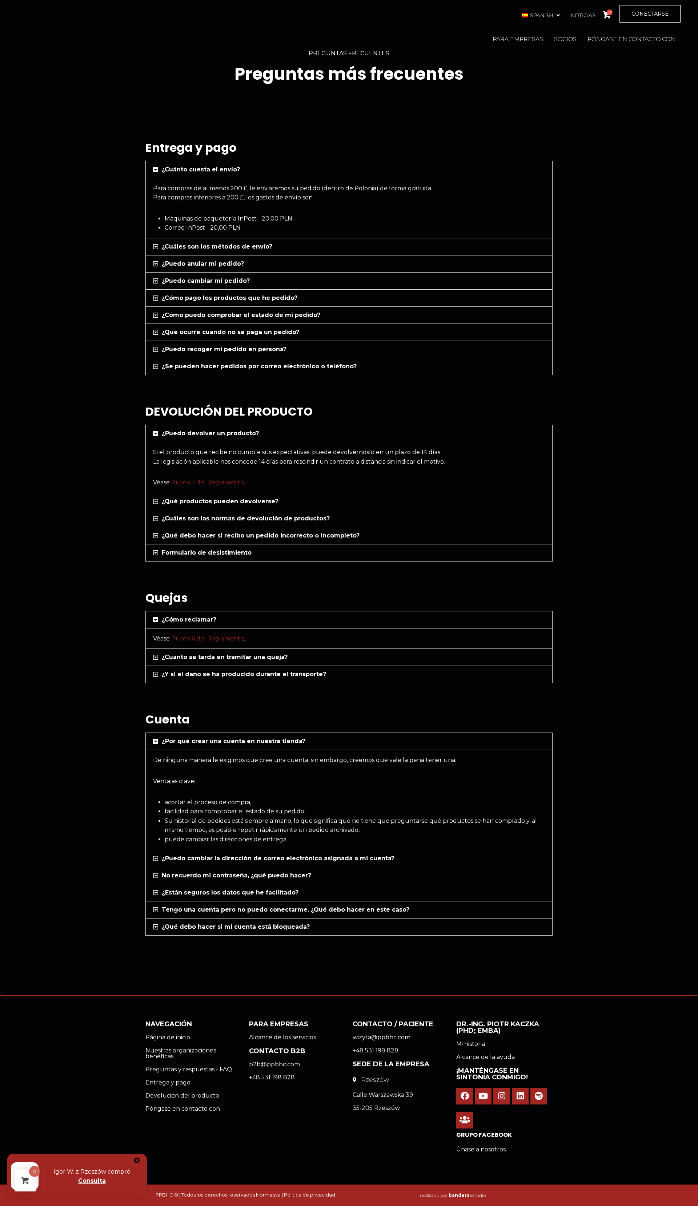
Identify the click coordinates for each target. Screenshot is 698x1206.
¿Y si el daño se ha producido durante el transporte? (244, 674)
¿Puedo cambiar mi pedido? (206, 280)
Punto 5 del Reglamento (207, 482)
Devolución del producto (182, 1095)
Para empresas (518, 39)
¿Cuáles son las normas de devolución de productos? (246, 518)
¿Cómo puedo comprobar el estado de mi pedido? (241, 315)
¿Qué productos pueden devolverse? (220, 501)
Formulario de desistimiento (207, 552)
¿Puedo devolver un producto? (210, 433)
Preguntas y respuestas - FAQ (188, 1069)
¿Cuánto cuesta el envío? (201, 169)
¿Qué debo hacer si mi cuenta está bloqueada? (236, 926)
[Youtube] (483, 1096)
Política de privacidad (309, 1195)
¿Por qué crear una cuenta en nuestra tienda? (233, 741)
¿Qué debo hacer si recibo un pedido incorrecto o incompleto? (261, 535)
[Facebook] (464, 1096)
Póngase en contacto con (631, 39)
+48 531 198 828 (272, 1077)
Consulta (92, 1180)
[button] (539, 15)
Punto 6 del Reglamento (207, 638)
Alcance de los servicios (282, 1037)
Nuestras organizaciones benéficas (180, 1053)
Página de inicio (167, 1037)
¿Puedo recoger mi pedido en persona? (224, 349)
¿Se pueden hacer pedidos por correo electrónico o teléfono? (259, 366)
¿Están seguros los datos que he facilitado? (230, 892)
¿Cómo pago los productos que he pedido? (229, 297)
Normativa (268, 1195)
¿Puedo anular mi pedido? (203, 263)
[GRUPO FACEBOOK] (464, 1120)
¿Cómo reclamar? (189, 619)
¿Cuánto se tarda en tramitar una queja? (225, 657)
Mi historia (470, 1043)
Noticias (583, 15)
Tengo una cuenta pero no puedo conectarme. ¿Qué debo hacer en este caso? (285, 909)
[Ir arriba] (674, 1197)
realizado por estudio (453, 1195)
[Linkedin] (520, 1096)
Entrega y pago (167, 1082)
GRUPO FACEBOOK (484, 1135)
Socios (565, 39)
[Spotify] (538, 1096)
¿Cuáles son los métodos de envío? (217, 246)
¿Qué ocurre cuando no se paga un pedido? (230, 332)
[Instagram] (501, 1096)
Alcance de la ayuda (485, 1057)
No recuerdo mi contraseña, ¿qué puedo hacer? (236, 875)
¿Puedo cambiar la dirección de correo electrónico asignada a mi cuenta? (278, 858)
